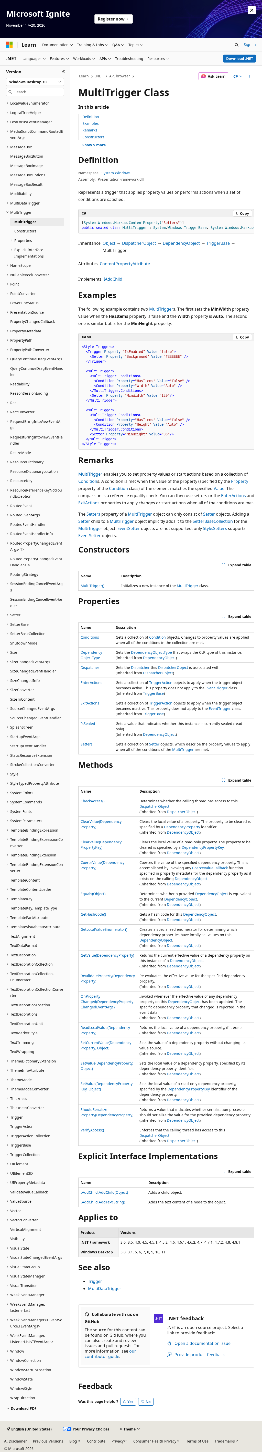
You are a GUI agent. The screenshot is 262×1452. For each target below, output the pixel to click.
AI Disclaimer (15, 1441)
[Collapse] (63, 72)
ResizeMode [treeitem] (20, 452)
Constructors (93, 137)
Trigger (95, 1281)
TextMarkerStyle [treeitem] (24, 1032)
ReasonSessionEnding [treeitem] (29, 393)
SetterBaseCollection (213, 521)
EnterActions (233, 495)
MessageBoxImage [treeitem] (26, 165)
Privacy (118, 1441)
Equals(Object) (93, 893)
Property (239, 481)
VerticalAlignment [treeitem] (25, 1229)
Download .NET (239, 58)
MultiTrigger (161, 309)
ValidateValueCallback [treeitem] (29, 1192)
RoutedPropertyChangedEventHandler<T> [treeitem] (36, 562)
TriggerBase (218, 243)
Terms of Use (197, 1441)
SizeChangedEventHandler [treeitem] (33, 671)
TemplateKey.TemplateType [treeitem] (33, 908)
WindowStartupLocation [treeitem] (30, 1369)
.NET (99, 76)
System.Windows (116, 172)
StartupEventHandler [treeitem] (28, 745)
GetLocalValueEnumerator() (104, 929)
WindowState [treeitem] (21, 1379)
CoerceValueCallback (210, 867)
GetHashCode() (93, 914)
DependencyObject (181, 243)
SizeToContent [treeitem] (22, 699)
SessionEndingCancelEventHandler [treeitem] (36, 602)
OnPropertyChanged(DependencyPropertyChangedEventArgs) (107, 1001)
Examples (90, 123)
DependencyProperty (182, 826)
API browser (119, 76)
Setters (93, 514)
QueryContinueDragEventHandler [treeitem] (36, 371)
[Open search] (237, 44)
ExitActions (89, 503)
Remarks (89, 130)
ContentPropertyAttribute (125, 264)
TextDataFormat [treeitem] (23, 945)
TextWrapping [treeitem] (22, 1051)
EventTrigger (216, 688)
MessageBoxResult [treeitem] (26, 184)
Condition (87, 481)
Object (109, 243)
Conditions (90, 637)
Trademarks (225, 1441)
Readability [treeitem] (19, 384)
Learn (84, 76)
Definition (90, 116)
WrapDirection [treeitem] (22, 1397)
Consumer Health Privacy (154, 1441)
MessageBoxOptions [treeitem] (27, 174)
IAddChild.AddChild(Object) (104, 1192)
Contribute (96, 1441)
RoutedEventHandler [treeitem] (28, 524)
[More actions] (249, 76)
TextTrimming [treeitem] (22, 1042)
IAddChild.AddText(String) (103, 1202)
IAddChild (113, 279)
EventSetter (128, 528)
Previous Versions (48, 1441)
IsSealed (88, 723)
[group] (166, 225)
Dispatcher (90, 667)
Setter (209, 514)
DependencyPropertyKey (203, 847)
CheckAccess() (92, 801)
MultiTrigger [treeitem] (25, 221)
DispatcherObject (139, 243)
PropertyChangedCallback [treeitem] (32, 321)
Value (219, 488)
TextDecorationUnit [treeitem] (26, 1023)
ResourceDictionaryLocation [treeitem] (34, 471)
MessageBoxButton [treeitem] (26, 156)
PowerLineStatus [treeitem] (24, 302)
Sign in (250, 44)
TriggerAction (160, 682)
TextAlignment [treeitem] (22, 936)
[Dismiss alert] (252, 10)
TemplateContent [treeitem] (25, 880)
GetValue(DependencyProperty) (107, 955)
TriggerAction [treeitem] (22, 1126)
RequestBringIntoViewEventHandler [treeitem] (36, 440)
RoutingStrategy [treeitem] (24, 574)
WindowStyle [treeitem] (21, 1388)
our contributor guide (110, 1353)
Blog (73, 1441)
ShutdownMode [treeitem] (23, 643)
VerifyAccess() (92, 1130)
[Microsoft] (9, 45)
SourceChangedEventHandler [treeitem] (35, 717)
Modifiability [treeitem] (20, 193)
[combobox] (35, 82)
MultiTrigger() (92, 585)
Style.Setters (215, 528)
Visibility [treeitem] (17, 1238)
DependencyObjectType (151, 652)
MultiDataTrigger (104, 1288)
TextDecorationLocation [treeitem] (30, 1005)
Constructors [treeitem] (25, 231)
